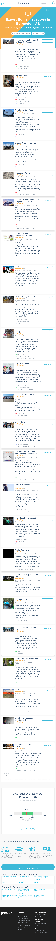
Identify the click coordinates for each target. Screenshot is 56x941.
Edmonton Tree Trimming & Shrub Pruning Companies (25, 896)
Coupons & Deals (39, 33)
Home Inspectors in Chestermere (23, 877)
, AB (26, 887)
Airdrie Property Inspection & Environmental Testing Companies (41, 878)
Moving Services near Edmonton (39, 890)
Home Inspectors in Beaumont (39, 881)
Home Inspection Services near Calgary (9, 881)
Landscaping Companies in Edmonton (9, 896)
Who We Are (21, 927)
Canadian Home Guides (24, 925)
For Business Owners (24, 920)
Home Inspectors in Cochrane (23, 881)
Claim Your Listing (23, 922)
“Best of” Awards (22, 924)
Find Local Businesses (24, 917)
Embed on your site (29, 828)
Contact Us (21, 929)
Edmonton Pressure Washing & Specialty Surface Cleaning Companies (23, 891)
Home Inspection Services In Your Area (9, 877)
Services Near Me (23, 918)
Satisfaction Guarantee (24, 915)
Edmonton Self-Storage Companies (40, 896)
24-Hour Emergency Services (22, 33)
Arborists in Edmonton (8, 889)
